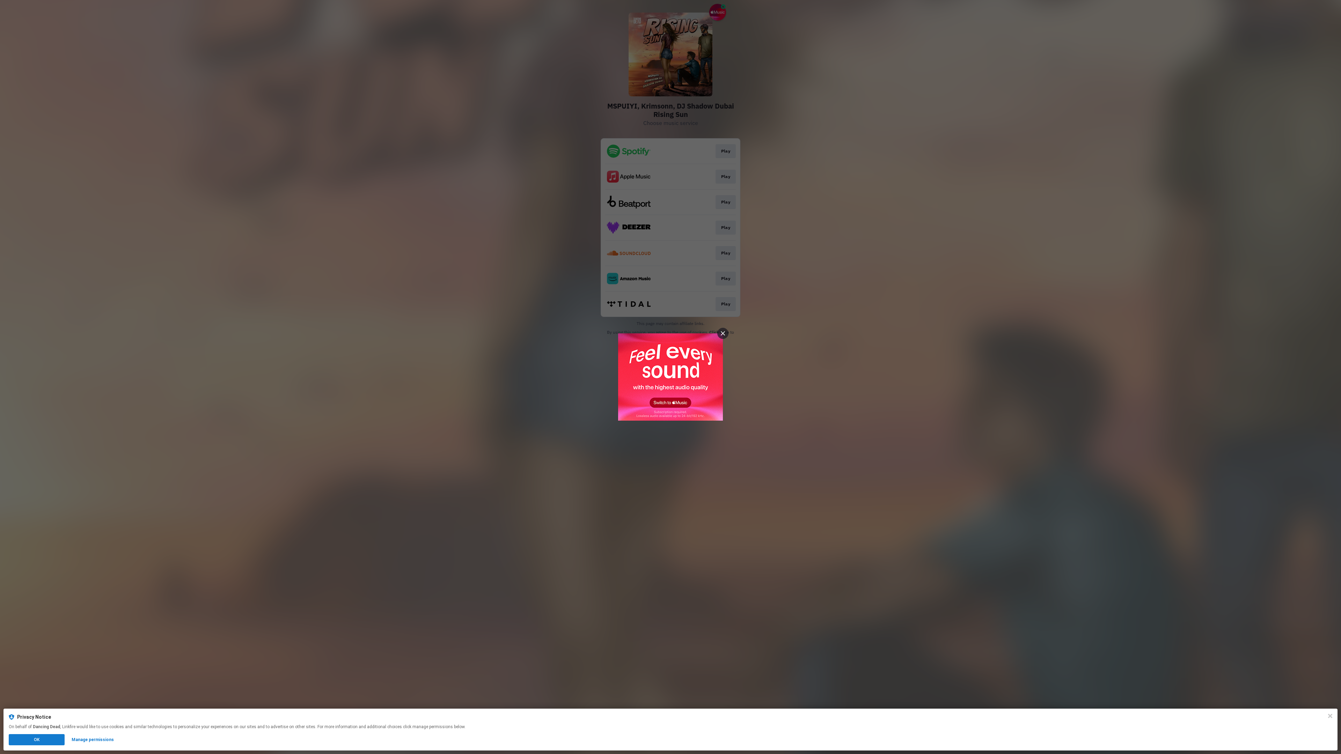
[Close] (1330, 716)
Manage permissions (93, 739)
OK (36, 739)
